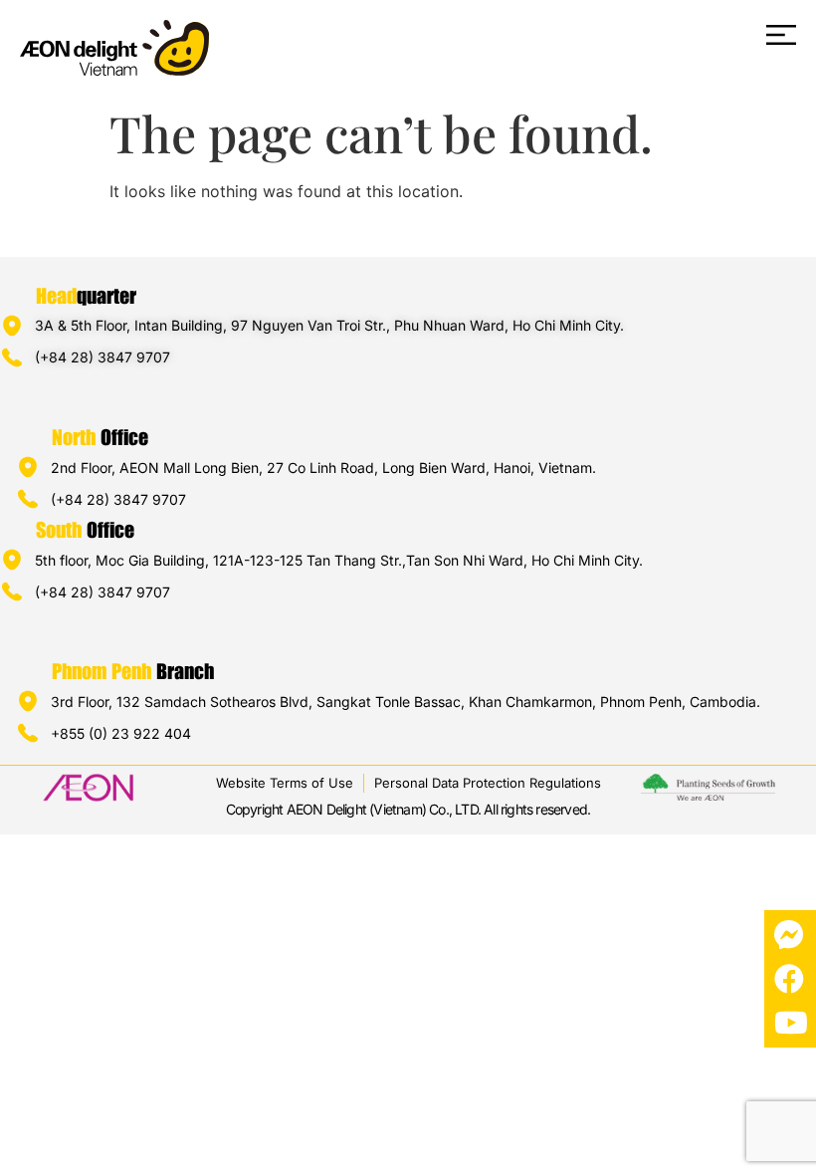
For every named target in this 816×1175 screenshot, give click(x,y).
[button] (488, 36)
